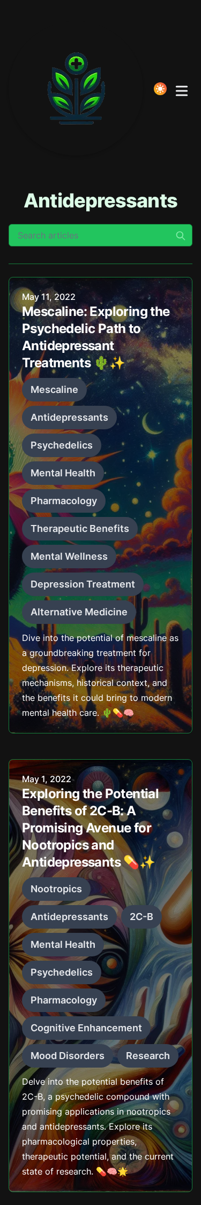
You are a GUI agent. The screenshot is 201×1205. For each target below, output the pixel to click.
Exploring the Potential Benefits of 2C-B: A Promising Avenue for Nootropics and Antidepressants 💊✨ (90, 828)
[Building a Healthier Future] (79, 88)
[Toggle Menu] (181, 88)
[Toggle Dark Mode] (160, 88)
